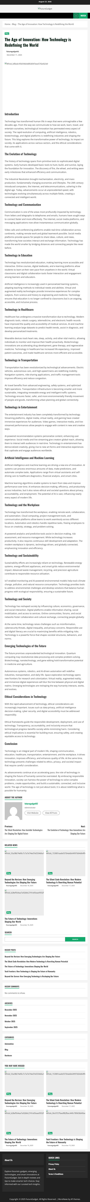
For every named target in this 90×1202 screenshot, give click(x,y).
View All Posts (51, 813)
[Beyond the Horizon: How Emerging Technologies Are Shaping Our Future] (24, 863)
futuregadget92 (12, 51)
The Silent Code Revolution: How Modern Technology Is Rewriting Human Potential (64, 881)
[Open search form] (70, 15)
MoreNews (63, 1199)
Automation (9, 1043)
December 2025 (11, 1009)
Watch (83, 15)
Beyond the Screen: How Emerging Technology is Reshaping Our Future (32, 976)
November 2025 (11, 1015)
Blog (6, 34)
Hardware (8, 1055)
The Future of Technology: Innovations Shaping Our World (21, 920)
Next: (66, 830)
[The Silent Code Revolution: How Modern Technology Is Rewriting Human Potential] (65, 863)
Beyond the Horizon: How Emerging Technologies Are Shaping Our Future (20, 881)
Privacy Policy (54, 1164)
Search (8, 932)
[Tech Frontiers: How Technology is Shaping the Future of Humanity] (65, 1123)
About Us (52, 1169)
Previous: (24, 830)
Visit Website (32, 813)
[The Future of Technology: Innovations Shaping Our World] (24, 902)
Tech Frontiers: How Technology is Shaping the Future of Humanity (30, 971)
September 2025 (11, 1027)
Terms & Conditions (56, 1174)
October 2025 (10, 1021)
